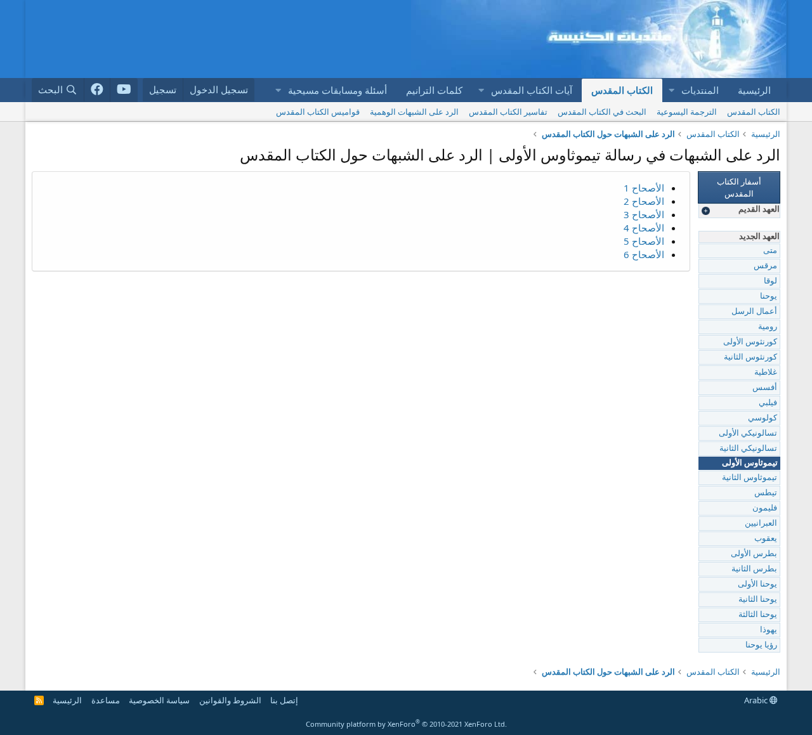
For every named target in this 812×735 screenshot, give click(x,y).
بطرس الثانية (754, 569)
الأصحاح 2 (644, 201)
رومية (767, 327)
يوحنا (768, 296)
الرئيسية (754, 90)
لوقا (770, 281)
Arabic (756, 700)
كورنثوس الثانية (750, 357)
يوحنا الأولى (757, 584)
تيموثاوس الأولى (750, 463)
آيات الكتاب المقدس (531, 90)
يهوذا (768, 630)
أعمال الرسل (754, 312)
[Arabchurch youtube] (124, 90)
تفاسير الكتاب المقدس (508, 111)
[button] (671, 90)
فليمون (764, 508)
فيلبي (768, 403)
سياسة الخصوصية (159, 700)
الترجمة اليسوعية (687, 111)
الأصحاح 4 (644, 227)
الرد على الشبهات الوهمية (414, 111)
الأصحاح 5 (644, 241)
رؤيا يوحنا (761, 645)
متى (770, 251)
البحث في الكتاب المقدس (602, 111)
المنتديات (700, 90)
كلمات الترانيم (434, 90)
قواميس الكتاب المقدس (318, 111)
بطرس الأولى (754, 554)
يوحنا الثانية (757, 599)
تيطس (765, 493)
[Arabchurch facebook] (97, 90)
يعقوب (765, 539)
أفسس (764, 388)
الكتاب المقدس (622, 90)
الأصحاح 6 (644, 254)
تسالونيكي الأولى (748, 433)
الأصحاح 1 (644, 187)
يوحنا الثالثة (757, 615)
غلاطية (765, 372)
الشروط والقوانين (230, 700)
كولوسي (762, 418)
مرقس (765, 266)
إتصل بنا (284, 700)
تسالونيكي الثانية (748, 449)
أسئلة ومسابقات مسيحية (337, 90)
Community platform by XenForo (406, 724)
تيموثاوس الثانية (749, 478)
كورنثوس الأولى (750, 342)
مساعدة (105, 700)
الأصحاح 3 (644, 214)
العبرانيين (761, 523)
